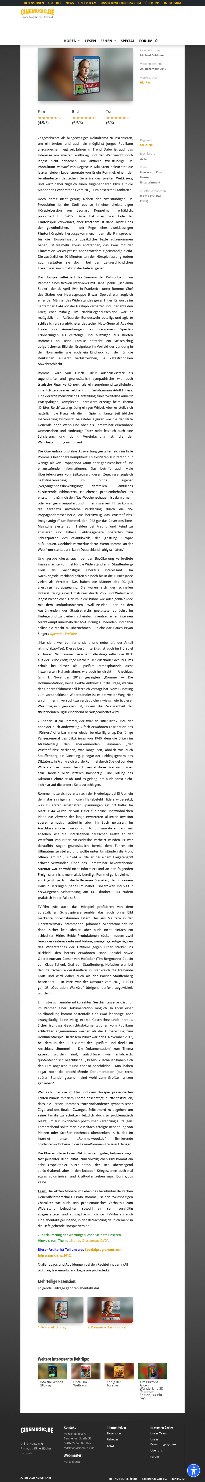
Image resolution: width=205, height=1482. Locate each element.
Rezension (114, 1433)
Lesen (90, 41)
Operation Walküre (63, 634)
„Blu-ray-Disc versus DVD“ (88, 1240)
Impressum (172, 3)
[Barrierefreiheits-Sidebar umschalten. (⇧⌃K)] (193, 1470)
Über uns (152, 3)
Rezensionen (34, 3)
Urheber (54, 3)
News (70, 3)
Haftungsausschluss (154, 1479)
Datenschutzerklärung (123, 1479)
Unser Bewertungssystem (121, 3)
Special (128, 41)
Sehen (106, 41)
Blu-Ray (145, 82)
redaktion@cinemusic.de (79, 1448)
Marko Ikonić (72, 1462)
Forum (146, 41)
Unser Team (87, 3)
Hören (70, 41)
